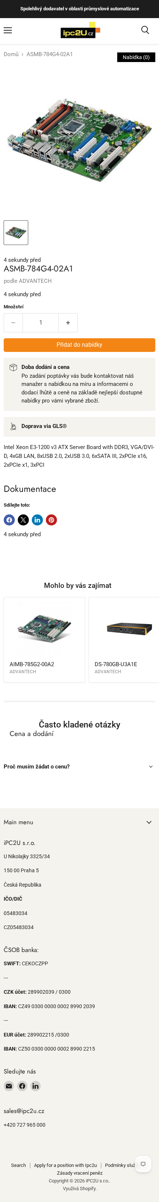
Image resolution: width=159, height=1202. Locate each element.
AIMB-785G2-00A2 (32, 664)
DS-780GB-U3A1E (116, 664)
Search (18, 1165)
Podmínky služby (122, 1165)
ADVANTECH (35, 281)
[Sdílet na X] (23, 519)
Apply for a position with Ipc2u (65, 1165)
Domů (11, 54)
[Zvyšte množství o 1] (68, 322)
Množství (14, 306)
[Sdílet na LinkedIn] (37, 519)
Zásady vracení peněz (79, 1173)
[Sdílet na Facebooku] (9, 519)
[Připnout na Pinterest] (51, 519)
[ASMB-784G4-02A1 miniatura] (16, 232)
